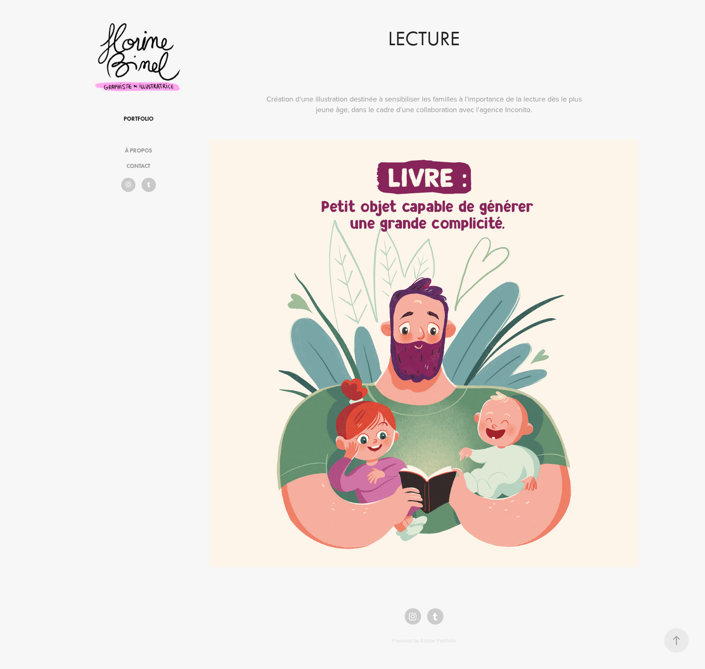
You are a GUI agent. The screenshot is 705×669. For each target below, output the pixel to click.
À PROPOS (138, 150)
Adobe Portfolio (438, 640)
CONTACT (138, 166)
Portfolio (138, 118)
